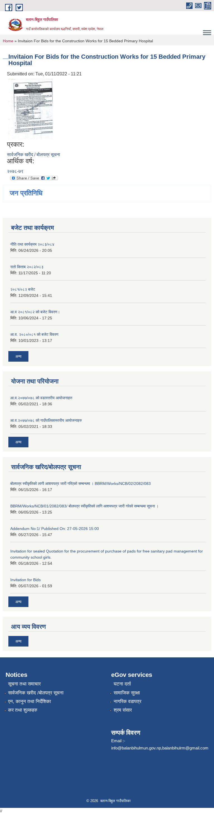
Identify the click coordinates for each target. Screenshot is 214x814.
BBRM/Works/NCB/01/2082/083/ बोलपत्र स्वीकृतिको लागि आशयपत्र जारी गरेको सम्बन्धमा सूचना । (84, 506)
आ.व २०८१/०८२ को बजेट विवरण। (35, 312)
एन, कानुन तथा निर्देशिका (29, 701)
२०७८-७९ (15, 171)
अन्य (18, 356)
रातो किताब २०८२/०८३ (26, 267)
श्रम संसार (123, 710)
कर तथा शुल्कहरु (22, 710)
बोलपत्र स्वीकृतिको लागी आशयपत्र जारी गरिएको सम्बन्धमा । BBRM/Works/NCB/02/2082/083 (80, 483)
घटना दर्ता (122, 684)
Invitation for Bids (25, 580)
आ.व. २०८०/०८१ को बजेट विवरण (34, 334)
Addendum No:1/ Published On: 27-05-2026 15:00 (54, 528)
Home (8, 41)
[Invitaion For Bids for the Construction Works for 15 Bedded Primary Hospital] (30, 109)
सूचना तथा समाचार (24, 684)
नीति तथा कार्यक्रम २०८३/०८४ (32, 244)
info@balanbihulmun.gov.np (136, 748)
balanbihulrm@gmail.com (185, 748)
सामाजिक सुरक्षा (127, 692)
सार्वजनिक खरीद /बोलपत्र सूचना (36, 692)
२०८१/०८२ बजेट (22, 289)
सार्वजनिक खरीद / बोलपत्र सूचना (33, 154)
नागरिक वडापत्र (127, 701)
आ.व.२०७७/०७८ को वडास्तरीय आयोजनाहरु (41, 398)
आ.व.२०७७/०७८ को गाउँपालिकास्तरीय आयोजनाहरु (46, 420)
